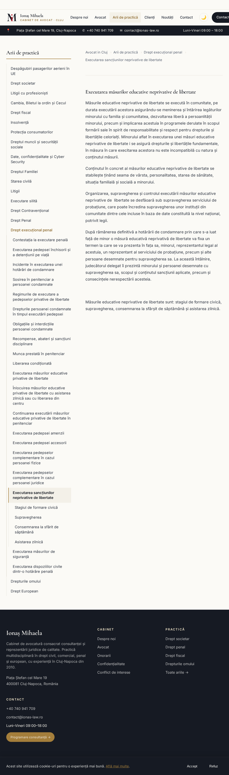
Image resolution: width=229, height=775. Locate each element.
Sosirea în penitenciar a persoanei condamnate (33, 282)
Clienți (149, 17)
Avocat (100, 17)
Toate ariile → (177, 672)
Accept (192, 766)
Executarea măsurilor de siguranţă (34, 554)
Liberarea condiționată (32, 363)
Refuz (213, 766)
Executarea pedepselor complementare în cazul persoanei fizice (33, 457)
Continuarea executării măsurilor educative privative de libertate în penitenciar (42, 418)
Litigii (15, 191)
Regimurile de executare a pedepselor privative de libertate (41, 297)
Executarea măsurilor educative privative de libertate (40, 376)
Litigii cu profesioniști (29, 93)
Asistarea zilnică (29, 542)
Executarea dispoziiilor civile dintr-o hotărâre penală (37, 569)
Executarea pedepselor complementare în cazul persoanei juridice (33, 477)
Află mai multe (117, 766)
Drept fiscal (21, 112)
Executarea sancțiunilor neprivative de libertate (33, 495)
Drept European (24, 591)
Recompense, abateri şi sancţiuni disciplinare (42, 341)
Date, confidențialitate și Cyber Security (37, 159)
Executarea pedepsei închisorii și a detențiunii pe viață (41, 252)
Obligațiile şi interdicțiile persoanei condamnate (33, 326)
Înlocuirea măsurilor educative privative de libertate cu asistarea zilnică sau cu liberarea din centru (41, 395)
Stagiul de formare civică (36, 507)
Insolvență (20, 122)
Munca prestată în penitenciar (39, 353)
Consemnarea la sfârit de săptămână (37, 529)
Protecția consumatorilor (32, 132)
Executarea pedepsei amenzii (38, 433)
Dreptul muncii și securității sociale (34, 144)
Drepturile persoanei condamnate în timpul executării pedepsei (42, 311)
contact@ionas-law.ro (139, 30)
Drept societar (23, 83)
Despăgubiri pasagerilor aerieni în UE (40, 71)
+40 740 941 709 (98, 30)
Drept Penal (21, 220)
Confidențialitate (111, 664)
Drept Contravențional (30, 210)
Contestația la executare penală (40, 240)
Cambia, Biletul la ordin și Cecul (38, 103)
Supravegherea (28, 517)
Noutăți (167, 17)
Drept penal (175, 647)
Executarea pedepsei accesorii (39, 443)
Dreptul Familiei (24, 171)
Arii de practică (125, 17)
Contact (186, 17)
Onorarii (104, 655)
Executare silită (24, 201)
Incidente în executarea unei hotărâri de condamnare (37, 267)
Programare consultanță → (31, 737)
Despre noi (79, 17)
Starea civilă (21, 181)
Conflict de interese (113, 672)
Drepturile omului (26, 581)
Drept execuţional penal (31, 230)
